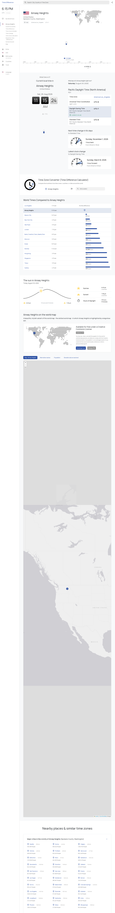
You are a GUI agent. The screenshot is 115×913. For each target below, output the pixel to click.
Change (8, 13)
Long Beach (31, 898)
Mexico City (28, 215)
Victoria (30, 851)
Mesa (55, 905)
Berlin (26, 234)
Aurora (30, 885)
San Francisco (32, 871)
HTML (45, 114)
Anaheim (81, 891)
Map (7, 44)
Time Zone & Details (11, 31)
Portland (56, 851)
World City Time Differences (10, 38)
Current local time (10, 26)
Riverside (56, 891)
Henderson (57, 878)
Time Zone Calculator (12, 35)
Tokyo (26, 263)
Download (81, 348)
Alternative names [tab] (45, 357)
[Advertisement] (67, 42)
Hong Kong (28, 253)
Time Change (9, 33)
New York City (28, 220)
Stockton (56, 864)
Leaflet (96, 816)
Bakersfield (57, 885)
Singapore (28, 258)
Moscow (27, 239)
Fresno (81, 871)
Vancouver (82, 851)
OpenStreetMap (103, 816)
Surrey (56, 844)
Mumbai (27, 249)
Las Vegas (31, 878)
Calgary (81, 844)
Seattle (30, 844)
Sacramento (32, 864)
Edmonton (31, 858)
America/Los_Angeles (102, 97)
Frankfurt (31, 234)
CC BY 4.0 (80, 333)
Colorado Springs (84, 885)
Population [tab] (57, 357)
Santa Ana (57, 898)
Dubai (26, 244)
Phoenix (30, 905)
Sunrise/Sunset (10, 42)
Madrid (40, 234)
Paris (35, 234)
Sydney (27, 268)
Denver (81, 878)
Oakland (81, 864)
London (27, 229)
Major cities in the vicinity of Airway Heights (55, 839)
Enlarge (91, 348)
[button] (10, 53)
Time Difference (10, 29)
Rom (43, 234)
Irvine (81, 898)
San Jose (56, 871)
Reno (55, 858)
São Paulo (27, 225)
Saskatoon (82, 858)
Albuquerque (83, 905)
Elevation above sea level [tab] (71, 357)
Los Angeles (28, 206)
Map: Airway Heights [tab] (30, 357)
